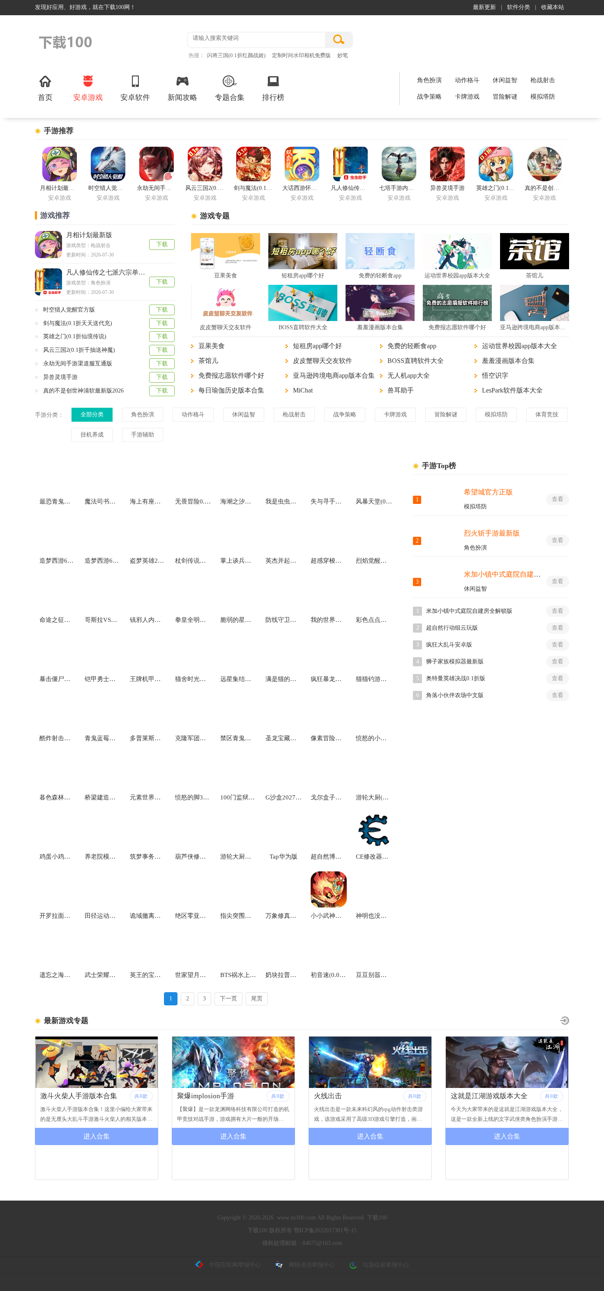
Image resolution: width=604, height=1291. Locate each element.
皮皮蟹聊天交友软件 (225, 327)
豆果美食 (225, 276)
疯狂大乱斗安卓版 (449, 645)
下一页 (228, 998)
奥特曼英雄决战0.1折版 (455, 678)
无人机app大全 (408, 375)
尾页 (257, 998)
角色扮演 (429, 80)
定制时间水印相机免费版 (301, 55)
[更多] (564, 1020)
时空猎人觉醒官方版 (69, 310)
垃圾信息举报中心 (386, 1265)
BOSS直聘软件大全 (303, 327)
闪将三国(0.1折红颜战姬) (236, 55)
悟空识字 (495, 375)
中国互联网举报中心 (235, 1265)
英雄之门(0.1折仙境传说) (74, 336)
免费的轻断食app (380, 276)
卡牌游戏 (467, 96)
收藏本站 (552, 7)
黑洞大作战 (468, 1096)
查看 (557, 499)
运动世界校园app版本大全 (457, 276)
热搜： (197, 55)
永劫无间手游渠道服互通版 (77, 363)
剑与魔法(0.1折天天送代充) (77, 323)
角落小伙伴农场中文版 (455, 695)
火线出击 (191, 1096)
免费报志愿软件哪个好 (457, 327)
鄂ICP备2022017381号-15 (325, 1230)
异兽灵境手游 (60, 377)
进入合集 (96, 1136)
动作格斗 (467, 80)
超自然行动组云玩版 (452, 628)
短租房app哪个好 (302, 276)
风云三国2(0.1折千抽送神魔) (79, 350)
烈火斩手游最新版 (492, 533)
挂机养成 (92, 435)
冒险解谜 (505, 96)
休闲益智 (505, 80)
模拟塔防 (542, 96)
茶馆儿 (534, 276)
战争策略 (429, 96)
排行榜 (273, 97)
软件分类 (518, 7)
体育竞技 (546, 414)
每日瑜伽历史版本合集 (231, 390)
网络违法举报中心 (312, 1265)
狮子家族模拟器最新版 (455, 661)
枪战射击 (542, 80)
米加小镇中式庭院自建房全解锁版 (516, 574)
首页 (45, 97)
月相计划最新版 (89, 234)
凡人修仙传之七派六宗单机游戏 (112, 272)
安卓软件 (135, 97)
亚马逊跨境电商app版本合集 (534, 327)
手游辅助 (142, 435)
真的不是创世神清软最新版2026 (83, 391)
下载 (162, 244)
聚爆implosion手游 (68, 1096)
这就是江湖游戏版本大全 (352, 1096)
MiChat (303, 390)
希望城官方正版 (488, 492)
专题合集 (229, 97)
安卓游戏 (88, 97)
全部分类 (92, 414)
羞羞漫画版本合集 (380, 327)
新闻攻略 (182, 97)
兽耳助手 (400, 390)
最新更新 (484, 7)
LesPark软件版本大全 (512, 390)
